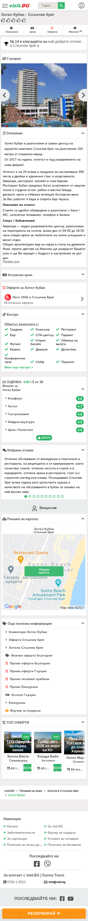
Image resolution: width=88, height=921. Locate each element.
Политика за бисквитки (64, 844)
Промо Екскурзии (23, 687)
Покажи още (11, 261)
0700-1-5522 (16, 882)
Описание (12, 31)
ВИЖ (27, 768)
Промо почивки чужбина (29, 679)
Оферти (52, 31)
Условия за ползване (63, 838)
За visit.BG (55, 826)
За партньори (17, 838)
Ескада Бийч (48, 756)
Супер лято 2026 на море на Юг (48, 746)
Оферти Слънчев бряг (26, 640)
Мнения (75, 31)
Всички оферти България (31, 655)
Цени (33, 31)
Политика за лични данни (26, 844)
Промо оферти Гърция (27, 671)
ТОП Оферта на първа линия (18, 746)
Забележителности (21, 832)
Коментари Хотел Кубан (27, 632)
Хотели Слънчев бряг (25, 647)
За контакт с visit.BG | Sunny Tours (33, 875)
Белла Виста (18, 756)
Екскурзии (16, 702)
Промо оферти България (29, 663)
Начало (12, 826)
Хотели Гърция (23, 695)
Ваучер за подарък (25, 710)
